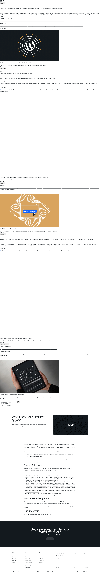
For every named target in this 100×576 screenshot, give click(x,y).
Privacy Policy (37, 571)
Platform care (15, 564)
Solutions (2, 68)
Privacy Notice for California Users (82, 571)
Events (26, 556)
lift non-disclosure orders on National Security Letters (59, 487)
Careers (41, 558)
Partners (2, 183)
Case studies (28, 560)
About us (41, 554)
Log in (6, 403)
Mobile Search (3, 402)
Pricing (1, 400)
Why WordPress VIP (4, 344)
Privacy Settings (29, 478)
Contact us (41, 560)
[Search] (1, 405)
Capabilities (14, 556)
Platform (2, 3)
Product (13, 554)
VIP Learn (27, 567)
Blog (26, 554)
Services (14, 560)
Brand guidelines (42, 564)
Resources (2, 234)
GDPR (48, 571)
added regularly (37, 501)
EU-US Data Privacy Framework (51, 461)
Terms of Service (43, 571)
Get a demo (2, 403)
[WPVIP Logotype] (50, 1)
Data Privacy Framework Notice (56, 571)
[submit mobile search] (18, 402)
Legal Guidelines (40, 484)
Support (40, 562)
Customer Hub (28, 562)
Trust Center (28, 564)
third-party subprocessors (38, 514)
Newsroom (41, 556)
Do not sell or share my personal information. (69, 571)
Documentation (28, 565)
